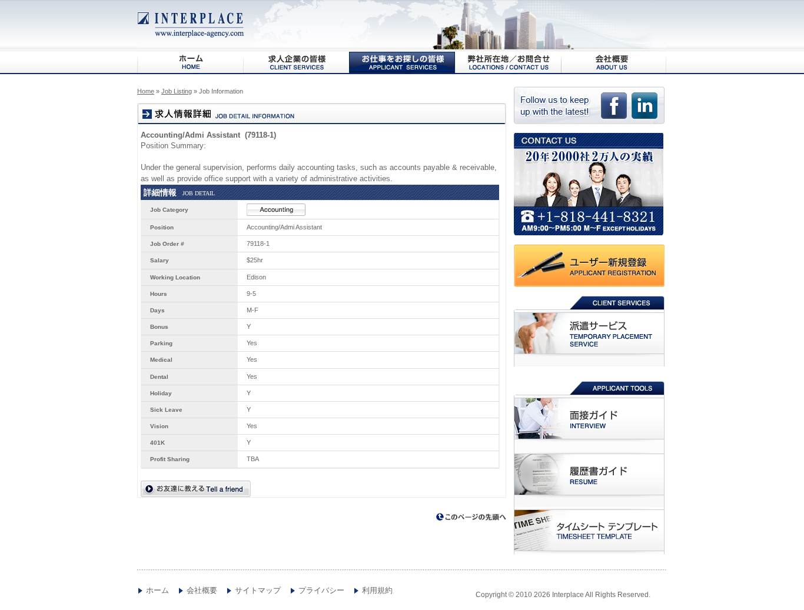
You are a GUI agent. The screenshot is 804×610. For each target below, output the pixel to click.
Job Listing (176, 91)
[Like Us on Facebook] (613, 110)
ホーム (157, 590)
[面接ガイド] (589, 418)
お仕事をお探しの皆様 (402, 62)
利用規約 (377, 590)
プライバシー (321, 590)
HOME (190, 62)
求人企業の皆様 (296, 62)
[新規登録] (590, 265)
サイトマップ (258, 590)
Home (145, 91)
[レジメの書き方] (589, 474)
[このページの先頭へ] (471, 517)
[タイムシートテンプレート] (589, 530)
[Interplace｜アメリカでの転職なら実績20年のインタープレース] (191, 25)
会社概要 (614, 62)
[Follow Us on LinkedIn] (644, 110)
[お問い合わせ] (590, 184)
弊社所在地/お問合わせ (508, 62)
